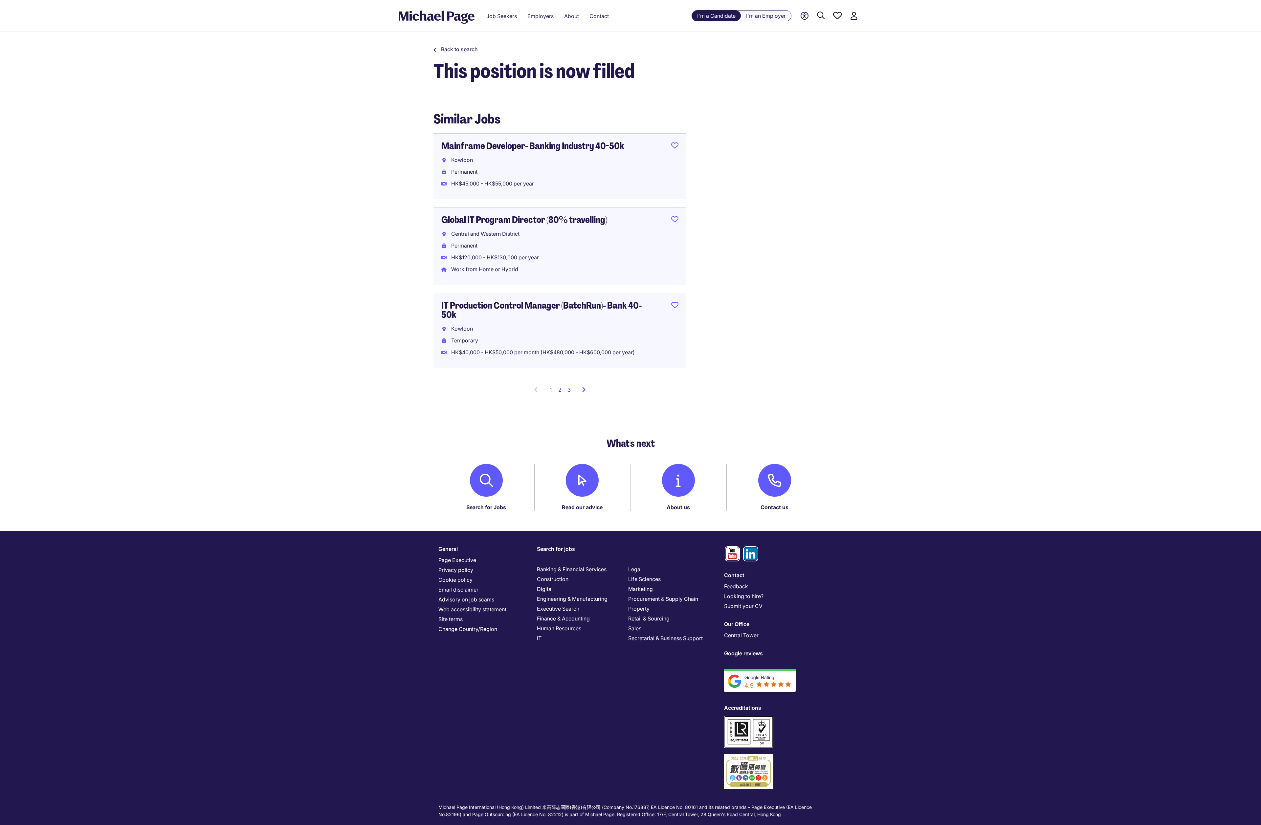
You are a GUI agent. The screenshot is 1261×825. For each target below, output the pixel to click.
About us (678, 507)
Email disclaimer (458, 589)
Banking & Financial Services (572, 569)
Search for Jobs (486, 507)
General (448, 549)
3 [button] (569, 389)
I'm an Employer (766, 15)
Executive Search (558, 608)
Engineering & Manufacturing (572, 599)
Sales (634, 628)
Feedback (736, 586)
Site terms (450, 619)
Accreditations (742, 708)
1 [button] (552, 391)
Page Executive (457, 560)
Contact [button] (599, 16)
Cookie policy (455, 579)
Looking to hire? (743, 596)
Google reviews (743, 653)
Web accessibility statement (472, 609)
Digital (545, 589)
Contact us (774, 507)
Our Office (736, 624)
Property (639, 608)
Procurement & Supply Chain (663, 599)
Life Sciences (644, 579)
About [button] (571, 16)
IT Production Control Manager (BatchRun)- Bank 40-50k (541, 310)
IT (539, 638)
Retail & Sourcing (649, 618)
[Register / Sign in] (854, 15)
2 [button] (560, 389)
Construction (552, 579)
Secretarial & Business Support (665, 638)
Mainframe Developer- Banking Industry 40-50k (532, 146)
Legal (635, 569)
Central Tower (741, 635)
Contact (734, 575)
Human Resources (559, 628)
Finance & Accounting (563, 618)
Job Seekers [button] (501, 16)
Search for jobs (556, 549)
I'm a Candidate (716, 15)
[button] (455, 49)
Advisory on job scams (466, 599)
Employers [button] (540, 16)
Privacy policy (455, 570)
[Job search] (821, 16)
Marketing (640, 589)
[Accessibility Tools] (804, 16)
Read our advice (582, 507)
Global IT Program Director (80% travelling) (524, 220)
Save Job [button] (674, 146)
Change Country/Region (467, 629)
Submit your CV (743, 606)
